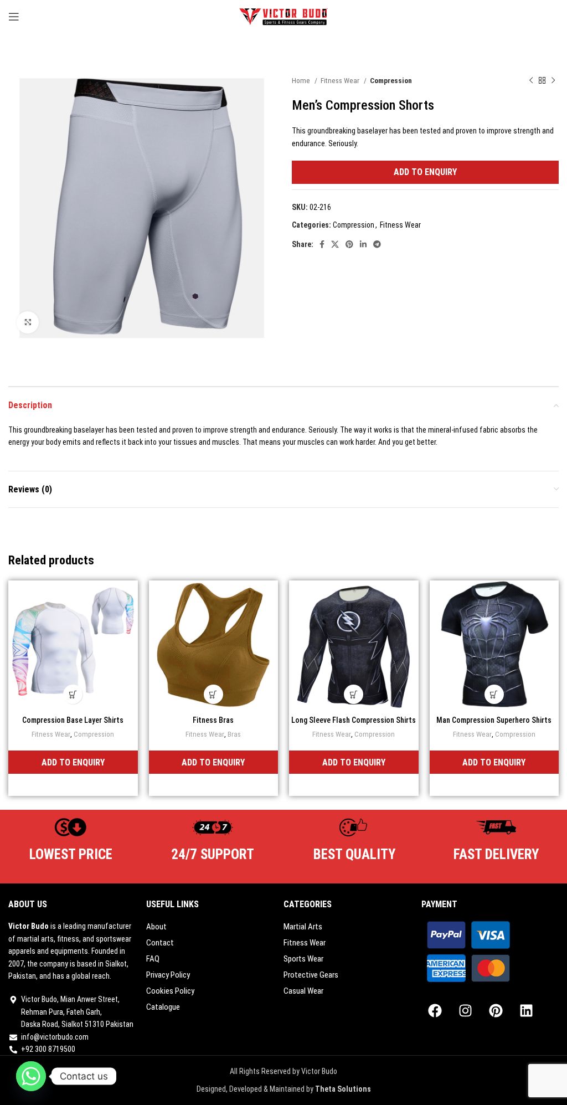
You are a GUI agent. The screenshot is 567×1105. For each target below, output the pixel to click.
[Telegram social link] (377, 244)
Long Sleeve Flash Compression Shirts (353, 720)
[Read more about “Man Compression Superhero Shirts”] (494, 694)
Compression (391, 80)
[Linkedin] (526, 1010)
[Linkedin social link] (363, 244)
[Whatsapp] (31, 1076)
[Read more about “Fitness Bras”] (213, 694)
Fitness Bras (213, 720)
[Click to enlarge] (28, 322)
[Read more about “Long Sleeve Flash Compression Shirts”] (353, 694)
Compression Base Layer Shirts (72, 720)
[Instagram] (466, 1010)
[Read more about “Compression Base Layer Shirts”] (73, 694)
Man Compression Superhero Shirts (493, 720)
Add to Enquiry (425, 172)
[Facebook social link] (322, 244)
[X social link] (335, 244)
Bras (234, 734)
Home (302, 80)
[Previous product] (531, 80)
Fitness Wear (341, 80)
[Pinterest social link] (349, 244)
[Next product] (553, 80)
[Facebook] (435, 1010)
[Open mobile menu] (14, 17)
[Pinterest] (496, 1010)
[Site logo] (283, 16)
